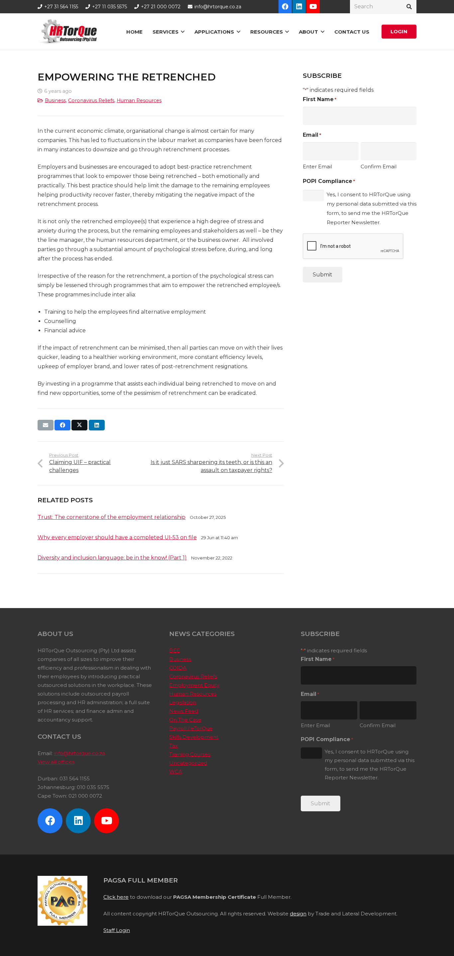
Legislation (182, 702)
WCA (175, 771)
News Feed (183, 711)
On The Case (185, 720)
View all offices (56, 762)
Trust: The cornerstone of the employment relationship (111, 517)
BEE (174, 650)
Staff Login (116, 930)
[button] (182, 32)
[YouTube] (313, 6)
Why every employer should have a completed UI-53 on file (117, 537)
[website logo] (69, 31)
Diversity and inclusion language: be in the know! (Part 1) (112, 558)
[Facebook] (285, 6)
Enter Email (317, 166)
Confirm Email (379, 166)
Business (55, 100)
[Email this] (46, 425)
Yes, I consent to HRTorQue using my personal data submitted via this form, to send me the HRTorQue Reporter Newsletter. (371, 208)
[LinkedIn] (299, 6)
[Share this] (62, 425)
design (298, 913)
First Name (319, 99)
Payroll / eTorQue (191, 728)
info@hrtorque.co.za (79, 753)
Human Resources (139, 100)
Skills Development (193, 737)
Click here (116, 897)
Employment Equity (194, 685)
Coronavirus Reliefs (91, 100)
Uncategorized (188, 763)
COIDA (177, 668)
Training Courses (189, 754)
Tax (173, 745)
